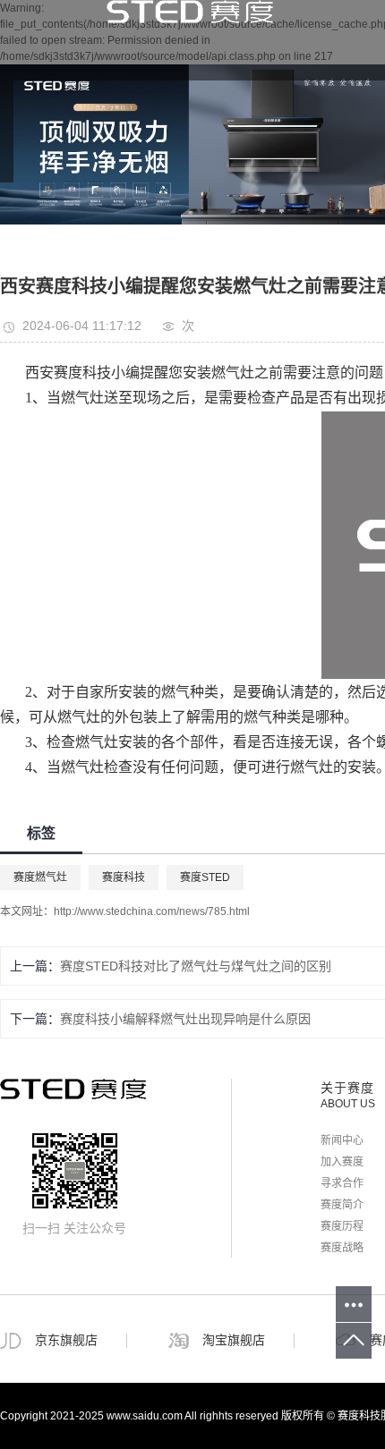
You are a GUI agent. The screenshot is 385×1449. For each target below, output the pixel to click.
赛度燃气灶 (40, 877)
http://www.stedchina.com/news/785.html (152, 911)
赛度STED (205, 877)
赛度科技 (123, 877)
